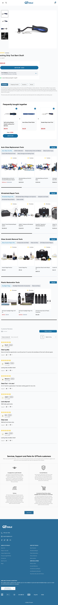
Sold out (26, 306)
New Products (33, 548)
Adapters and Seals (43, 196)
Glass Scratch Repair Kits (8, 242)
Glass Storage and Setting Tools (26, 153)
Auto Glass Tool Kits (7, 150)
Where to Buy (33, 563)
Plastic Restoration (34, 553)
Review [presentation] (31, 84)
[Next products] (55, 169)
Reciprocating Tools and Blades (33, 150)
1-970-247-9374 (6, 532)
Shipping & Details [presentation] (15, 84)
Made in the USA (4, 550)
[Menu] (3, 3)
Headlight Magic (6, 285)
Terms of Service (33, 555)
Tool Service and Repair (35, 568)
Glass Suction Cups (48, 150)
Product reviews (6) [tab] (6, 337)
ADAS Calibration (18, 150)
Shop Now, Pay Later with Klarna (37, 573)
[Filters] (42, 337)
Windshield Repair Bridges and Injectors (26, 196)
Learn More (29, 512)
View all (53, 147)
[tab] (4, 84)
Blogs (2, 563)
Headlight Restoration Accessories (21, 285)
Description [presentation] (4, 84)
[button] (11, 158)
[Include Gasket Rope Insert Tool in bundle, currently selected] (54, 108)
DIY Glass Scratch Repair (46, 242)
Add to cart (10, 135)
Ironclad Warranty (34, 566)
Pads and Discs (36, 285)
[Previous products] (2, 169)
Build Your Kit (4, 560)
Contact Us (3, 558)
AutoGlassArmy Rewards (35, 571)
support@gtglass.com (7, 536)
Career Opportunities (5, 553)
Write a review (48, 331)
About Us (3, 548)
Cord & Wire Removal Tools (8, 153)
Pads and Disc (34, 242)
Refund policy (33, 558)
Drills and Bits (20, 199)
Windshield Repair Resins (8, 199)
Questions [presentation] (24, 84)
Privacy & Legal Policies (6, 555)
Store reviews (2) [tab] (14, 337)
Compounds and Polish (23, 242)
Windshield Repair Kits (8, 196)
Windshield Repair (34, 550)
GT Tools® (31, 602)
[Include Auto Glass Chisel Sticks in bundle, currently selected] (35, 108)
